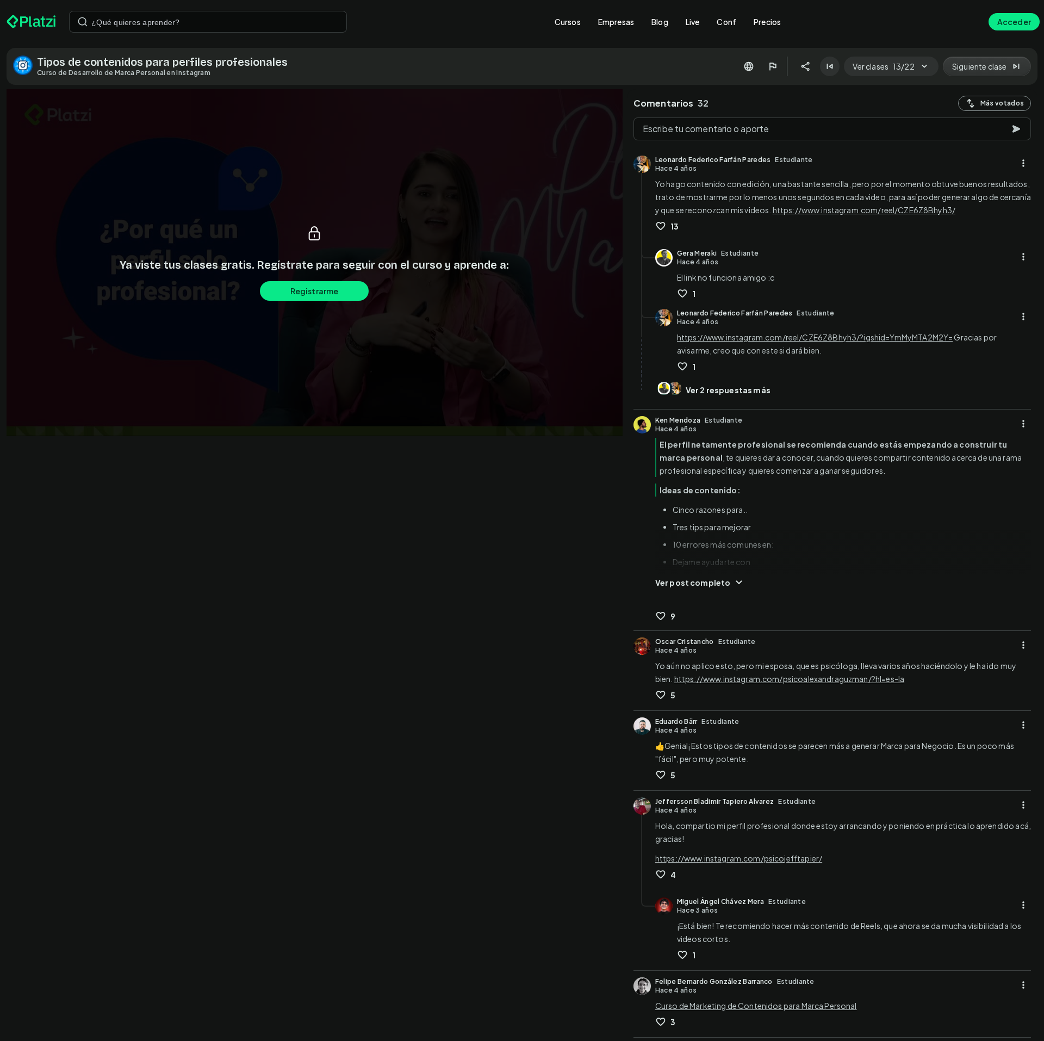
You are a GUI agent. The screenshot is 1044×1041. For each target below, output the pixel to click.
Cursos (568, 22)
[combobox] (208, 22)
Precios (767, 22)
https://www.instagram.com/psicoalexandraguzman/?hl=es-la (789, 679)
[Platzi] (31, 21)
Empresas (616, 22)
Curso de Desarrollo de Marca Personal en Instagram (123, 73)
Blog (659, 22)
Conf (726, 22)
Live (693, 22)
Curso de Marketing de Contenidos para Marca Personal (756, 1006)
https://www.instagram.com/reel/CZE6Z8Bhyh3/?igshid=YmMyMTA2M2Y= (815, 337)
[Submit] (82, 21)
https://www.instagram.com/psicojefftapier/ (738, 858)
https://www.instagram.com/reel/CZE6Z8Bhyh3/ (864, 210)
